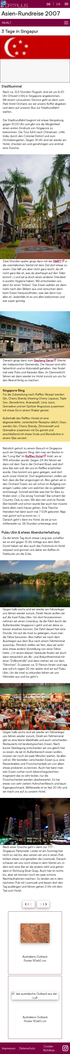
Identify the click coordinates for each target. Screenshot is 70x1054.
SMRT (57, 261)
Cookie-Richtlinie (49, 1048)
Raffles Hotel (34, 456)
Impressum (8, 1048)
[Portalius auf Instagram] (65, 1048)
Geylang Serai (43, 360)
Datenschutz (27, 1048)
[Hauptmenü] (66, 4)
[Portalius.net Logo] (14, 4)
